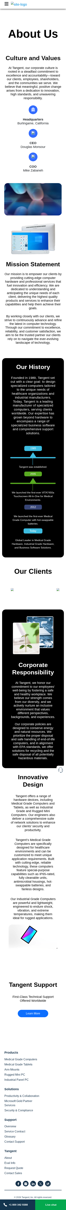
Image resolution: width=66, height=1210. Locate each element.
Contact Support (14, 1141)
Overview (10, 1126)
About (8, 1157)
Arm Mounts (11, 1069)
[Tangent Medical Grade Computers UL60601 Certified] (19, 4)
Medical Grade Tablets (18, 1064)
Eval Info (9, 1162)
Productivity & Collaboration (21, 1095)
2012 (33, 507)
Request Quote (13, 1168)
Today (33, 530)
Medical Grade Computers (20, 1059)
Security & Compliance (18, 1110)
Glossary (9, 1136)
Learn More (33, 1013)
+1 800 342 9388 (18, 1204)
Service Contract (14, 1131)
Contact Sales (13, 1173)
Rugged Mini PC (14, 1074)
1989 (33, 448)
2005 (33, 473)
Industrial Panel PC (16, 1079)
